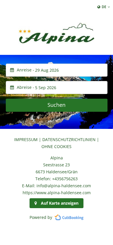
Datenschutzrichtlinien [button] (69, 139)
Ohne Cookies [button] (56, 146)
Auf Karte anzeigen (60, 203)
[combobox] (56, 70)
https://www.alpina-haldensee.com (57, 192)
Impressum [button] (26, 139)
